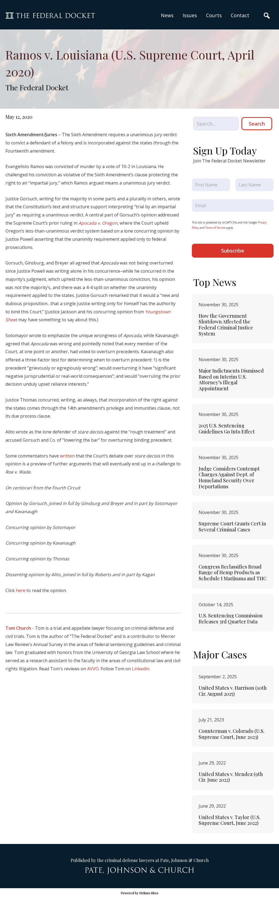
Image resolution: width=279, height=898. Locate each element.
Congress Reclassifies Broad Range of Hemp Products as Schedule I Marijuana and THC (232, 572)
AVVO (93, 669)
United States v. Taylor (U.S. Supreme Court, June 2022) (229, 820)
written (67, 456)
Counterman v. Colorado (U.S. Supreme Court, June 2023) (232, 734)
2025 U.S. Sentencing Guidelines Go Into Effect (227, 428)
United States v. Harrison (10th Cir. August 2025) (233, 691)
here (20, 590)
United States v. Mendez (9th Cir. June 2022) (231, 777)
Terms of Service (215, 228)
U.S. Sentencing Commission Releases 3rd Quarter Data (231, 618)
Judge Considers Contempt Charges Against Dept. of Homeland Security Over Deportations (229, 477)
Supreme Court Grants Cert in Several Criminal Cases (232, 526)
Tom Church (18, 628)
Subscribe (232, 250)
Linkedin (140, 669)
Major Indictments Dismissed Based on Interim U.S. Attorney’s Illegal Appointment (231, 379)
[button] (190, 15)
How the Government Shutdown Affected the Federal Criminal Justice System (226, 325)
